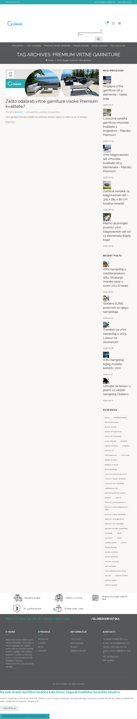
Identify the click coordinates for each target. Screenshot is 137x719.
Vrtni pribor (17, 46)
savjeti (119, 533)
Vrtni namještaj (34, 46)
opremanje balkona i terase (115, 493)
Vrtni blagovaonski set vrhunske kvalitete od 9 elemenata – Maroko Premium (117, 163)
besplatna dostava (120, 417)
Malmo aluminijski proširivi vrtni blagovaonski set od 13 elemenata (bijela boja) (117, 231)
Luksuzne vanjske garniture (116, 474)
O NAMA (41, 643)
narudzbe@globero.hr (104, 2)
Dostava (74, 647)
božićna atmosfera (112, 422)
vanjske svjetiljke (111, 552)
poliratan (108, 498)
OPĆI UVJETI (76, 639)
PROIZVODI (43, 639)
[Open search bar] (101, 31)
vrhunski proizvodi (112, 561)
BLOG (40, 647)
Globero (64, 684)
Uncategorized (12, 95)
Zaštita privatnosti (78, 651)
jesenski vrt (109, 450)
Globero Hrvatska (111, 446)
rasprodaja (109, 533)
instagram (126, 446)
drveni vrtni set (110, 441)
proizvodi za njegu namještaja (116, 528)
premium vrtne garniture (50, 112)
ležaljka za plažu (111, 460)
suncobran (109, 538)
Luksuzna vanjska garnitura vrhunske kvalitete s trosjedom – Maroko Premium (116, 127)
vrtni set (108, 576)
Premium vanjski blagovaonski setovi (116, 508)
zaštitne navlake (111, 585)
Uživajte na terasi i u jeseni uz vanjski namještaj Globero (117, 390)
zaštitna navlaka (121, 576)
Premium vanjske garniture (115, 502)
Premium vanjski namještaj (57, 46)
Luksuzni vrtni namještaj (114, 483)
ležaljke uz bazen (111, 465)
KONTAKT (42, 651)
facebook (123, 441)
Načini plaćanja (77, 643)
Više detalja (9, 708)
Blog (20, 95)
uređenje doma (110, 543)
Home (50, 60)
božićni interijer (111, 427)
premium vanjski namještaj (115, 514)
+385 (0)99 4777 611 (124, 2)
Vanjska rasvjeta (81, 46)
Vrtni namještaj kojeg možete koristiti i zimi (113, 364)
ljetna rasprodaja (111, 469)
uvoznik (124, 543)
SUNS (119, 538)
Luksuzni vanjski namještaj (115, 479)
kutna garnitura (111, 455)
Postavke (58, 716)
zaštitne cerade (111, 580)
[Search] (98, 39)
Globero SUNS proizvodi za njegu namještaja (115, 307)
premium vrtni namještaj (114, 524)
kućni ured (125, 455)
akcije (107, 417)
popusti (118, 498)
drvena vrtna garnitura (113, 432)
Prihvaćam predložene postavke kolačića (25, 716)
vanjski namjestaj (111, 557)
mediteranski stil (111, 488)
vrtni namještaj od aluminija (115, 571)
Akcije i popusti (99, 46)
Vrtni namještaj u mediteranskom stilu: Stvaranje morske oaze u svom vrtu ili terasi (115, 277)
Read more (11, 122)
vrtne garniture (32, 112)
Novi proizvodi (118, 46)
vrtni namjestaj (110, 566)
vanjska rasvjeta (111, 547)
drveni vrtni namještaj (113, 436)
